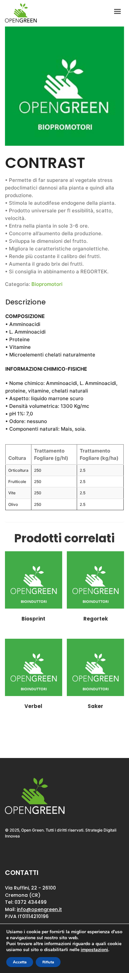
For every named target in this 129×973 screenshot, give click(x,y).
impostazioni (94, 950)
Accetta (19, 962)
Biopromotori (47, 284)
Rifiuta (48, 962)
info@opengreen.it (39, 909)
